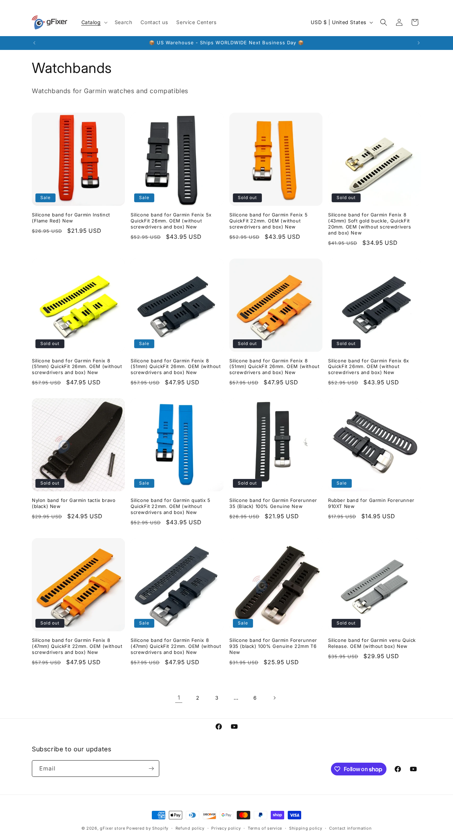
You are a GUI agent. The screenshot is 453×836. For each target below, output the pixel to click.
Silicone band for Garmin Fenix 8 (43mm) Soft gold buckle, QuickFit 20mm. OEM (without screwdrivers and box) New (369, 224)
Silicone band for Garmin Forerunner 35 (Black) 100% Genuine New (273, 503)
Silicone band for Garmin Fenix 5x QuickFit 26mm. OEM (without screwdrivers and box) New (171, 221)
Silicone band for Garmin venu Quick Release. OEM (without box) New (372, 643)
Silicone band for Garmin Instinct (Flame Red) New (71, 218)
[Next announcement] (418, 43)
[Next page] (274, 698)
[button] (93, 22)
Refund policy (190, 828)
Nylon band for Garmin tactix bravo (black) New (73, 503)
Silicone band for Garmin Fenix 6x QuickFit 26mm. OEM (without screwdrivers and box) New (368, 366)
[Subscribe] (151, 768)
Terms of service (265, 828)
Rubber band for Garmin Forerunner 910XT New (371, 503)
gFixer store (112, 828)
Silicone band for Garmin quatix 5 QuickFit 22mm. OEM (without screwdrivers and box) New (171, 506)
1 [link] (179, 697)
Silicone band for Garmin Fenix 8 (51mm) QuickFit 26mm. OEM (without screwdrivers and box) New (77, 366)
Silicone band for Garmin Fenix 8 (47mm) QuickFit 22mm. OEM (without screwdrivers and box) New (77, 646)
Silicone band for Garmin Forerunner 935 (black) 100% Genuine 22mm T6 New (273, 646)
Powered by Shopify (147, 828)
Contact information (350, 828)
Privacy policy (226, 828)
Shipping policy (305, 828)
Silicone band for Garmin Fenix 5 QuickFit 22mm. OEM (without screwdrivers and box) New (268, 221)
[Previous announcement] (34, 43)
